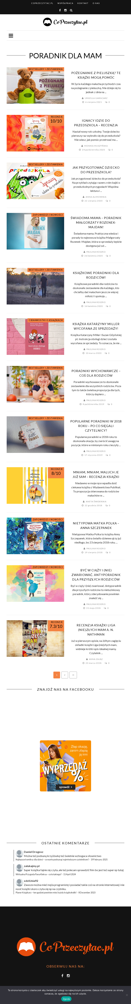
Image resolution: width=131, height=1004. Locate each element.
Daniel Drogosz (33, 851)
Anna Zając (96, 659)
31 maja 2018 (93, 608)
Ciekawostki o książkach (46, 320)
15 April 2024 (69, 874)
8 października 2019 (94, 404)
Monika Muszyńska (96, 145)
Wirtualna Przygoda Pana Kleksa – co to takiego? (39, 874)
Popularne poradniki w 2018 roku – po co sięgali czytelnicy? (96, 425)
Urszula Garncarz (96, 98)
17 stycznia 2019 (93, 455)
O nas (96, 3)
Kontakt (83, 3)
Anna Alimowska (96, 197)
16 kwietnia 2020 (93, 306)
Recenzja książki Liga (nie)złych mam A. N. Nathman (96, 629)
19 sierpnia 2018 (94, 552)
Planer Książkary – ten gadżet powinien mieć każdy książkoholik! (46, 892)
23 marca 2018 (94, 663)
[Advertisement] (35, 816)
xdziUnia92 (31, 880)
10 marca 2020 (94, 353)
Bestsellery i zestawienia (46, 69)
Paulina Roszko (96, 252)
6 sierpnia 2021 (93, 102)
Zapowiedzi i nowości (48, 214)
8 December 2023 (86, 892)
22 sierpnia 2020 (94, 200)
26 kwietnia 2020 (93, 255)
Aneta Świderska (96, 501)
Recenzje (57, 116)
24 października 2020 (93, 149)
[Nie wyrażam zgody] (126, 995)
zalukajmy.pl (32, 866)
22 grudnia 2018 (94, 505)
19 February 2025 (99, 859)
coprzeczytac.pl (42, 3)
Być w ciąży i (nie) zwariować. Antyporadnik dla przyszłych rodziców (96, 574)
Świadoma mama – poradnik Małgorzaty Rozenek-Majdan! (96, 222)
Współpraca (65, 3)
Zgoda (66, 999)
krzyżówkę (53, 855)
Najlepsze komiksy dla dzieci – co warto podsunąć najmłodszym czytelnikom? (52, 859)
